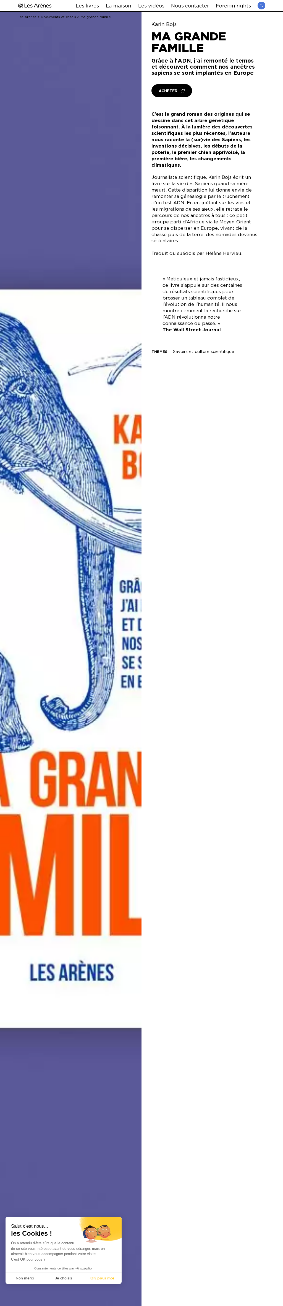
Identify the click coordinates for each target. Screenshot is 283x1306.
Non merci (25, 1278)
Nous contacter (190, 5)
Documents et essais (58, 17)
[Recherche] (261, 5)
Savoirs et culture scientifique (203, 351)
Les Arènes (27, 17)
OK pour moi (102, 1278)
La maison (118, 5)
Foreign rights (233, 5)
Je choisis (63, 1278)
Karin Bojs (164, 24)
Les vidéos (151, 5)
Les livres (87, 5)
